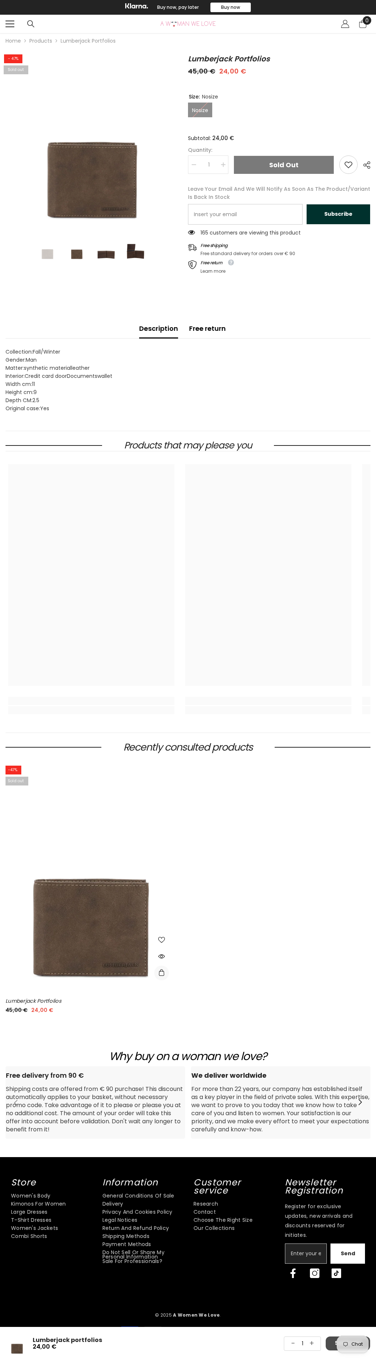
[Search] (30, 23)
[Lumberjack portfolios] (90, 875)
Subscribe (338, 214)
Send (348, 1253)
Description (158, 328)
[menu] (10, 23)
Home (13, 40)
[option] (188, 7)
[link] (348, 164)
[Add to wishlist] (161, 940)
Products (40, 40)
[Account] (345, 24)
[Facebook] (293, 1273)
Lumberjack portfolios (33, 1001)
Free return (207, 328)
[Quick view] (161, 956)
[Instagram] (315, 1273)
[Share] (364, 165)
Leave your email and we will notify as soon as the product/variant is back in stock (279, 193)
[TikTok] (336, 1273)
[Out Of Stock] (161, 973)
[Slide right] (360, 1103)
